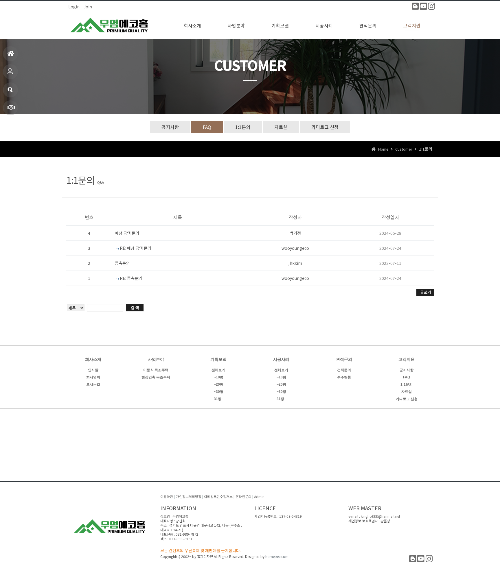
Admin (259, 496)
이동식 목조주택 (155, 370)
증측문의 (122, 263)
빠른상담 (10, 107)
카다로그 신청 (325, 126)
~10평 (218, 377)
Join (88, 7)
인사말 (93, 370)
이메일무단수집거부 (218, 496)
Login (74, 7)
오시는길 (93, 384)
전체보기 (218, 370)
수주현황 (344, 377)
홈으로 (10, 53)
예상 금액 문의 (127, 233)
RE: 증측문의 (131, 278)
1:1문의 (10, 89)
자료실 (280, 126)
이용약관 (166, 496)
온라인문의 (243, 496)
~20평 (218, 384)
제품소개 (10, 71)
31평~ (218, 399)
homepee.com (276, 556)
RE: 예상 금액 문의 (135, 248)
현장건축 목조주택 (155, 377)
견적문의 (344, 370)
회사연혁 (93, 377)
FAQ (207, 126)
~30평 (218, 392)
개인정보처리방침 (188, 496)
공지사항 (170, 126)
